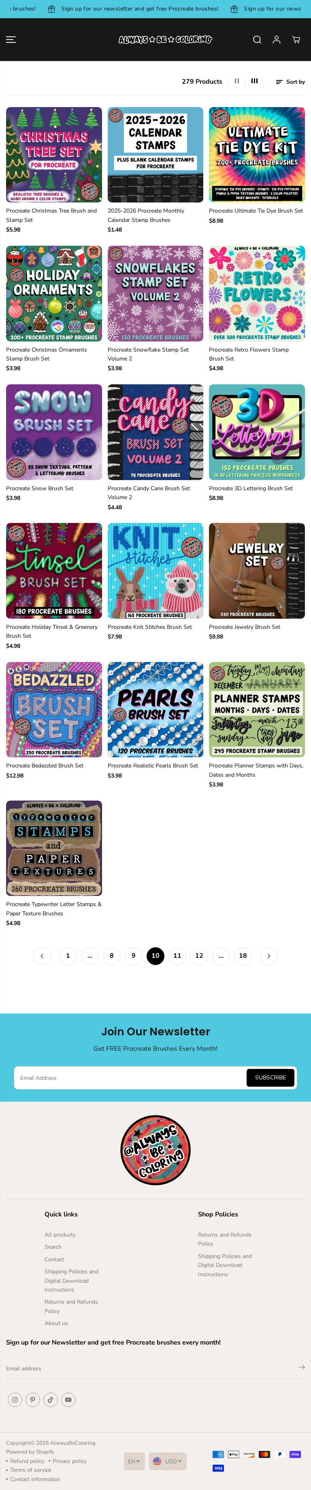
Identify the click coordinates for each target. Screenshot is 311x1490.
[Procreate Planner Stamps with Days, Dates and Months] (257, 710)
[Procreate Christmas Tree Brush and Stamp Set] (54, 155)
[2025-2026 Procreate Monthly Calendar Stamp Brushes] (156, 155)
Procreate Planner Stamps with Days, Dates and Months (256, 770)
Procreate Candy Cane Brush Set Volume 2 (149, 493)
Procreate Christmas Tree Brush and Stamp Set (51, 215)
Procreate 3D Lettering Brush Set (251, 488)
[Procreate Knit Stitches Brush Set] (156, 571)
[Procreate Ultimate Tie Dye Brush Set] (257, 155)
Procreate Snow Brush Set (39, 488)
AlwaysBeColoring (73, 1443)
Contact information (35, 1479)
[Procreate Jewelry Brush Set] (257, 571)
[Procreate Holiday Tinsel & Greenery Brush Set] (54, 571)
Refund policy (27, 1461)
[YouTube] (68, 1400)
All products (60, 1235)
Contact (54, 1259)
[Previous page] (42, 956)
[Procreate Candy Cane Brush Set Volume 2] (156, 432)
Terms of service (30, 1470)
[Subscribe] (302, 1369)
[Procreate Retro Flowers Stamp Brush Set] (257, 293)
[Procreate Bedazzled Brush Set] (54, 710)
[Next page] (268, 956)
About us (56, 1323)
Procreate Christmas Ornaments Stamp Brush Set (46, 354)
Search (53, 1247)
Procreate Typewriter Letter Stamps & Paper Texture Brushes (54, 908)
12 (199, 955)
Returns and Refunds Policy (71, 1306)
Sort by (295, 82)
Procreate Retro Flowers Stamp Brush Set (249, 354)
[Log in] (276, 39)
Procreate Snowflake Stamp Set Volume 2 (148, 354)
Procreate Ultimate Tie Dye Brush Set (256, 211)
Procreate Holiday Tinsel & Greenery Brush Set (52, 631)
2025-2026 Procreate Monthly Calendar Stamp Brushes (146, 215)
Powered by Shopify (30, 1452)
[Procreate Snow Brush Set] (54, 432)
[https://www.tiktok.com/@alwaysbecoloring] (51, 1400)
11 (177, 955)
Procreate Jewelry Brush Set (244, 627)
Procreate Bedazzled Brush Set (44, 765)
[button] (11, 40)
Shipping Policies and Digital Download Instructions (71, 1281)
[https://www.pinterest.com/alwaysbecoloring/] (33, 1400)
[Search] (257, 39)
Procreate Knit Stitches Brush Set (150, 627)
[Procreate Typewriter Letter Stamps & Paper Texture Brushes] (54, 848)
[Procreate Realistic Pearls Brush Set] (156, 710)
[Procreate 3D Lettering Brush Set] (257, 432)
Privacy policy (70, 1461)
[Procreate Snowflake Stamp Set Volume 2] (156, 293)
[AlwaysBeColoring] (155, 40)
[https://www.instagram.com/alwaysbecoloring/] (15, 1400)
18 (243, 955)
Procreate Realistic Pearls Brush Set (153, 765)
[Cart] (296, 39)
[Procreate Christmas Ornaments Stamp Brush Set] (54, 293)
